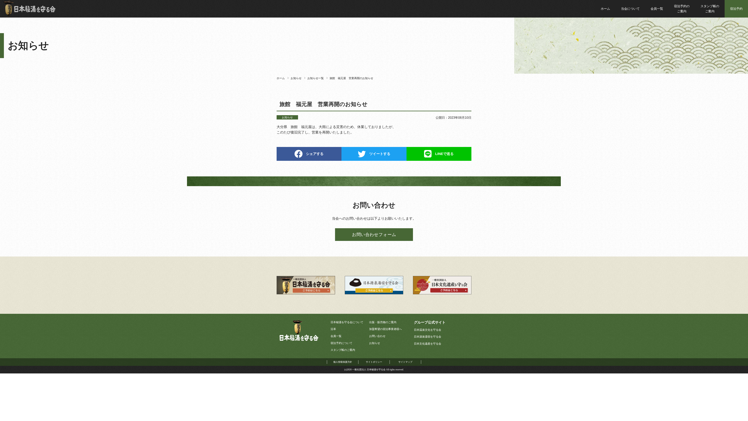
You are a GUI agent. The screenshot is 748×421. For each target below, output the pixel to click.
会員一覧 (657, 8)
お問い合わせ (377, 336)
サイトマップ (405, 362)
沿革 (333, 329)
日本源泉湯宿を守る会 (427, 336)
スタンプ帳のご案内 (709, 8)
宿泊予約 (736, 8)
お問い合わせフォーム (374, 234)
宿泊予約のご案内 (682, 8)
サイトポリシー (374, 362)
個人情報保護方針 (342, 362)
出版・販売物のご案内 (382, 322)
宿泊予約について (341, 343)
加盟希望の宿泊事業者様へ (385, 329)
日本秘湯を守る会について (347, 322)
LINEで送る (444, 154)
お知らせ (374, 343)
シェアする (315, 154)
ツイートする (379, 154)
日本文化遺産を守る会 (427, 343)
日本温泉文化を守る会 (427, 329)
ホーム (605, 8)
